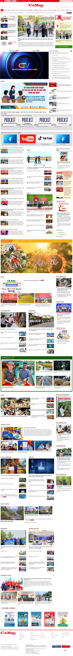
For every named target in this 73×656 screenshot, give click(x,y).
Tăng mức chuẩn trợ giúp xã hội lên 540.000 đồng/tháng (14, 12)
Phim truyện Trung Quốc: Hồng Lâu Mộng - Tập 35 (61, 61)
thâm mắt (61, 232)
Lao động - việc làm (5, 424)
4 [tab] (65, 43)
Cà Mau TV (28, 144)
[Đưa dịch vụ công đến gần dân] (13, 319)
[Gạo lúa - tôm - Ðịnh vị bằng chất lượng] (44, 366)
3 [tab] (63, 43)
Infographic (29, 240)
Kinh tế (13, 10)
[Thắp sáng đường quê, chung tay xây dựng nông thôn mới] (13, 537)
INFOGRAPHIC (42, 637)
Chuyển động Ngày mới (56, 73)
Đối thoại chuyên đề (17, 115)
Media (3, 81)
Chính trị (9, 10)
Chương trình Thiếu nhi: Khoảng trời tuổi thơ (60, 75)
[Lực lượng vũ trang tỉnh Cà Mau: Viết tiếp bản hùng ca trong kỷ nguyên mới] (39, 158)
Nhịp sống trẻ (68, 10)
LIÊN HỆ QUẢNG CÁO (33, 639)
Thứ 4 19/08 (56, 53)
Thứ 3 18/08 (53, 53)
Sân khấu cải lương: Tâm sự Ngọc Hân (59, 63)
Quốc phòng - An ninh (38, 10)
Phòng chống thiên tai (61, 474)
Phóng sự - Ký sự (60, 301)
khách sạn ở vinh (63, 234)
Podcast (4, 115)
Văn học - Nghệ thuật (27, 115)
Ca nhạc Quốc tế (55, 55)
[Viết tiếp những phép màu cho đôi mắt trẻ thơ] (62, 366)
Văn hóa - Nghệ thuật (52, 10)
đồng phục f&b (59, 230)
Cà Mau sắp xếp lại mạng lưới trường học (64, 111)
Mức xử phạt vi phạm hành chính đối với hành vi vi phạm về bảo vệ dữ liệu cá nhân (40, 12)
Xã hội (17, 10)
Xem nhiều (13, 16)
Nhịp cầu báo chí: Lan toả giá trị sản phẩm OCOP (27, 127)
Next (53, 23)
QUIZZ (63, 637)
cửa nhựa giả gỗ (59, 236)
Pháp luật (45, 10)
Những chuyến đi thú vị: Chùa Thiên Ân (59, 57)
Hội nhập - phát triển (34, 528)
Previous (18, 23)
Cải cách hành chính (22, 10)
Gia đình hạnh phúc (57, 126)
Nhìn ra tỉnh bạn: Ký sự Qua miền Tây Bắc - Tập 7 (61, 71)
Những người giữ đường (5, 126)
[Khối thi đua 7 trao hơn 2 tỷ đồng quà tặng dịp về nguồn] (40, 202)
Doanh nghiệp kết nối (61, 276)
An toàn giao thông (60, 445)
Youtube (65, 646)
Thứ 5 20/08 (59, 53)
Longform (17, 240)
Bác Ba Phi (10, 115)
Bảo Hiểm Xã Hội (60, 102)
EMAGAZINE (53, 637)
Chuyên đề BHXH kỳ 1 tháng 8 (63, 103)
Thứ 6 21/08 (61, 53)
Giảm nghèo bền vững (61, 422)
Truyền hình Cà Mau (45, 144)
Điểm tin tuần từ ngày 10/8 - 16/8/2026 (64, 91)
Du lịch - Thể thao (60, 10)
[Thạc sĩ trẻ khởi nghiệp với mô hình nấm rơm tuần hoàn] (62, 381)
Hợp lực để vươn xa (40, 126)
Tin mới (4, 16)
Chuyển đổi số (30, 10)
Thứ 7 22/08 (64, 53)
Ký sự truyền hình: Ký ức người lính (58, 67)
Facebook (56, 646)
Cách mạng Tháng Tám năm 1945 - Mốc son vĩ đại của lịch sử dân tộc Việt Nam (64, 85)
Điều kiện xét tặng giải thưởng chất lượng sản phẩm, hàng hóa (64, 98)
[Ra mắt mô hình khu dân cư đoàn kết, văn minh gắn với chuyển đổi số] (41, 319)
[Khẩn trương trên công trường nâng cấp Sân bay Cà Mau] (44, 381)
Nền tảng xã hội (6, 132)
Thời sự (5, 10)
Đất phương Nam (10, 144)
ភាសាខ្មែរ (20, 639)
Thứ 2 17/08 (50, 53)
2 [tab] (61, 43)
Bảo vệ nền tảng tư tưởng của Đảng (63, 149)
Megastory (23, 240)
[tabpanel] (64, 32)
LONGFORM (32, 637)
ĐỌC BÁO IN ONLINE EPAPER (62, 394)
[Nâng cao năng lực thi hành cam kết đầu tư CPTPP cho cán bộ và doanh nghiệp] (41, 537)
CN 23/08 (67, 53)
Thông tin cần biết (60, 201)
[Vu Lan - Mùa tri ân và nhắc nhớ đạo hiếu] (13, 466)
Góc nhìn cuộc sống (60, 328)
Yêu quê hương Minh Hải (62, 144)
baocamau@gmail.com (32, 651)
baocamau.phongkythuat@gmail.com (33, 653)
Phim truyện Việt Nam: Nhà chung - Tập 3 (60, 65)
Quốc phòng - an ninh (6, 575)
